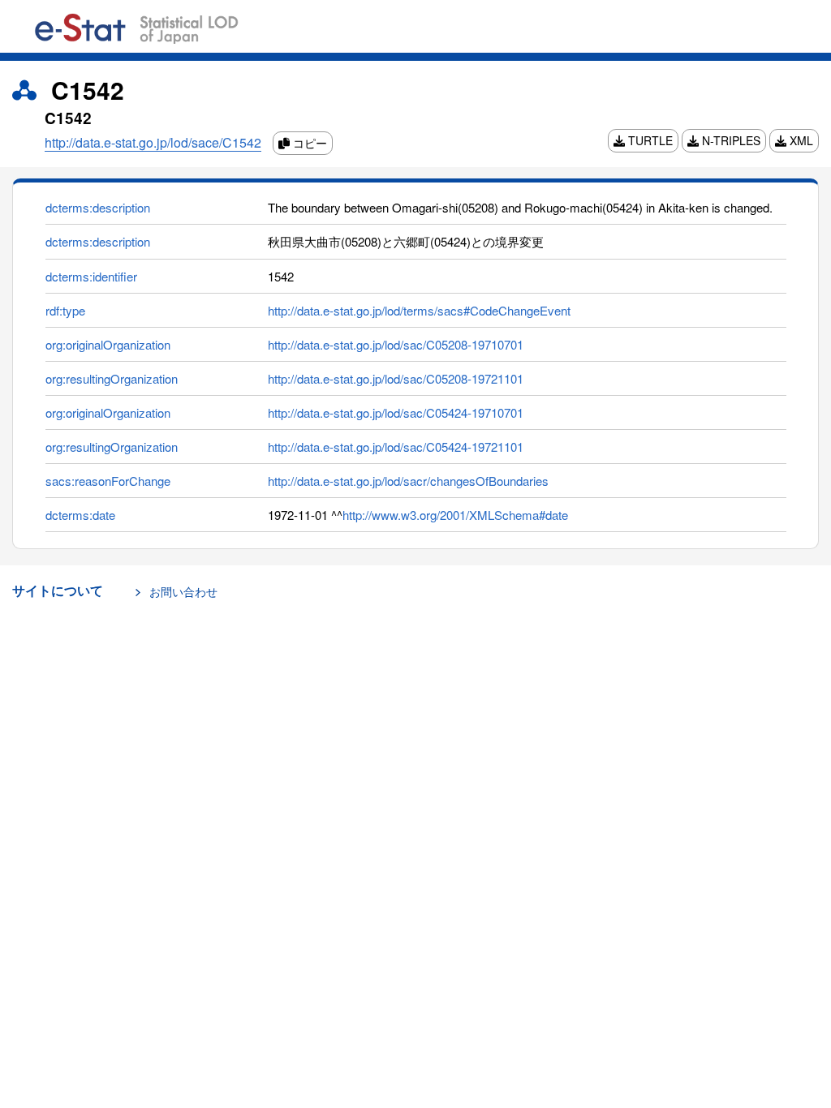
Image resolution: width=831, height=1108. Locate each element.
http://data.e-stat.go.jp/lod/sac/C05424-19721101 (395, 446)
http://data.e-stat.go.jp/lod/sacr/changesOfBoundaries (408, 480)
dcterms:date (80, 514)
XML (799, 140)
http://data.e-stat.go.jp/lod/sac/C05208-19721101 (395, 378)
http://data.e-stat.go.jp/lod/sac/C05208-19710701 (395, 344)
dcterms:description (97, 207)
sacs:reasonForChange (107, 480)
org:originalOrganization (107, 344)
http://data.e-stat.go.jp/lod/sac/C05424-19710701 (395, 412)
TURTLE (649, 140)
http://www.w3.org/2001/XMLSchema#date (455, 514)
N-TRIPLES (729, 140)
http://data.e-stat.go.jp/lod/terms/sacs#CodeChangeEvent (419, 310)
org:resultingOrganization (111, 378)
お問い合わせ (183, 591)
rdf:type (65, 310)
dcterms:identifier (91, 276)
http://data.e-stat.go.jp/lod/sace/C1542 (153, 142)
